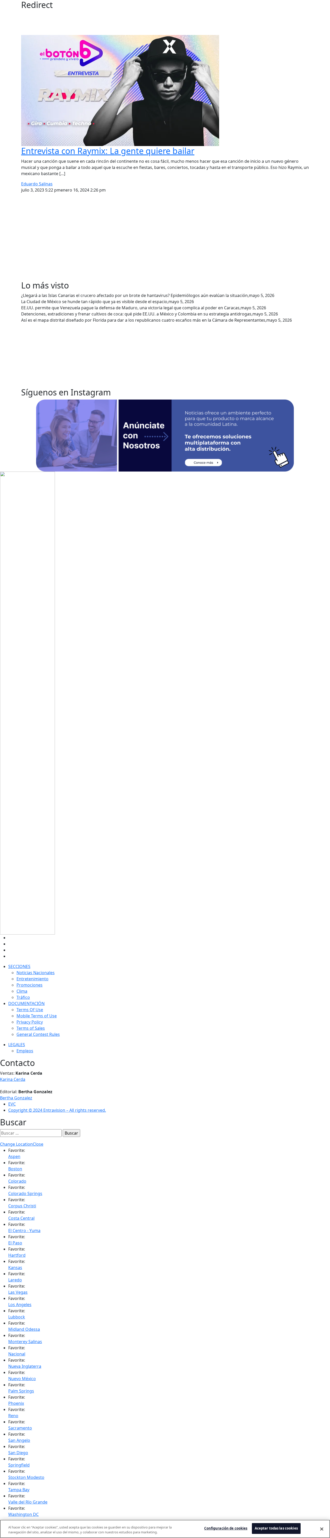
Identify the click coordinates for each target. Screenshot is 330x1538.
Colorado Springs (25, 1193)
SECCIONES (19, 966)
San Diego (18, 1452)
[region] (165, 1529)
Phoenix (16, 1403)
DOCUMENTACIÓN (26, 1003)
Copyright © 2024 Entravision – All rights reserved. (57, 1110)
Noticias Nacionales (35, 972)
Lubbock (16, 1317)
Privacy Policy (29, 1022)
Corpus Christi (22, 1206)
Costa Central (21, 1218)
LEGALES (16, 1044)
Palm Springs (21, 1391)
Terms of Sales (30, 1028)
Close (38, 1144)
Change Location (16, 1144)
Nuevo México (22, 1378)
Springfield (19, 1465)
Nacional (16, 1354)
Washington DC (23, 1514)
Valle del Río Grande (27, 1502)
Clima (21, 991)
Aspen (14, 1156)
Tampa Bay (18, 1489)
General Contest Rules (38, 1034)
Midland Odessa (24, 1329)
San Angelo (19, 1440)
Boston (15, 1169)
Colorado (17, 1181)
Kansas (15, 1267)
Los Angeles (19, 1304)
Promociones (29, 985)
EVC (12, 1104)
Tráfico (23, 997)
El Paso (15, 1243)
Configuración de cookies (225, 1528)
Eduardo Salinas (37, 184)
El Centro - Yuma (24, 1230)
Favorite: (16, 1150)
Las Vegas (18, 1292)
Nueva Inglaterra (24, 1366)
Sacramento (20, 1428)
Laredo (15, 1280)
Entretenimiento (32, 979)
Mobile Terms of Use (36, 1016)
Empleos (24, 1051)
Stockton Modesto (26, 1477)
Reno (13, 1415)
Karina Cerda (12, 1079)
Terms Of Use (29, 1009)
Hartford (17, 1255)
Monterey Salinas (25, 1341)
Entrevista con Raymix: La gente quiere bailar (107, 150)
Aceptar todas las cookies (276, 1528)
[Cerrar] (321, 1529)
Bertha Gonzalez (16, 1098)
